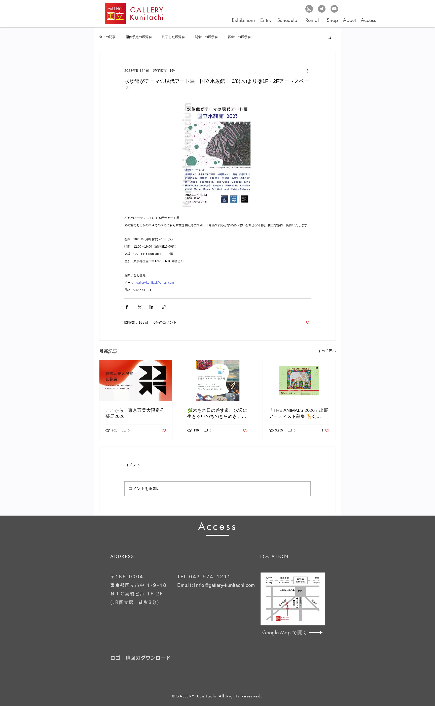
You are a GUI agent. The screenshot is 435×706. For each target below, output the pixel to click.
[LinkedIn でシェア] (151, 307)
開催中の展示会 (206, 37)
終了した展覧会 (173, 37)
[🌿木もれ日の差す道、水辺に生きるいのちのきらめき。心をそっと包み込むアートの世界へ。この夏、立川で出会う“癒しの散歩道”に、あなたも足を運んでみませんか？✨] (217, 380)
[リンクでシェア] (163, 307)
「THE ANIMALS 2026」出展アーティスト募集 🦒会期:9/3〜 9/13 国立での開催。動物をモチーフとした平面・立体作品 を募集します (299, 413)
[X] (321, 9)
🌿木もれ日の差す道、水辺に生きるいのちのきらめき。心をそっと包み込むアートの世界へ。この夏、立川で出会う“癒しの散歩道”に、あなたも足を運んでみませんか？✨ (217, 413)
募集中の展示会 (239, 37)
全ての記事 (107, 37)
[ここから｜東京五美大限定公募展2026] (135, 380)
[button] (329, 37)
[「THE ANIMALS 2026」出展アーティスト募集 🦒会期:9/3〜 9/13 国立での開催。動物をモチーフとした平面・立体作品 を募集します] (299, 380)
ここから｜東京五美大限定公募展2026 (134, 413)
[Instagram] (309, 9)
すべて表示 (327, 351)
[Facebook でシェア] (126, 307)
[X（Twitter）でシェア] (139, 307)
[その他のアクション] (308, 71)
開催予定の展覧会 (139, 37)
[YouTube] (334, 9)
